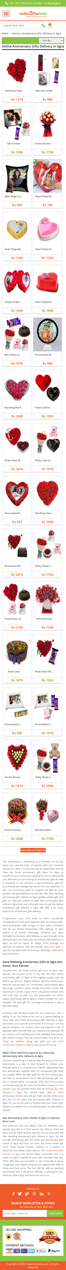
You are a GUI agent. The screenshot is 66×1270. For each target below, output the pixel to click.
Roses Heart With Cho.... (17, 565)
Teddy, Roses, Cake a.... (46, 565)
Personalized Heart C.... (17, 513)
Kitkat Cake (14, 671)
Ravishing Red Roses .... (17, 407)
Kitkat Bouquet (44, 618)
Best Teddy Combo (14, 354)
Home (5, 33)
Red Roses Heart (13, 90)
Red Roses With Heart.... (47, 829)
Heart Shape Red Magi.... (47, 196)
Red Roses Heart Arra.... (47, 513)
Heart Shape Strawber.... (47, 249)
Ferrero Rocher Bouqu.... (47, 143)
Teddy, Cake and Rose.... (47, 460)
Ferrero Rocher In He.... (17, 777)
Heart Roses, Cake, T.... (16, 618)
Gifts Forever (13, 143)
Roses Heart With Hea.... (17, 460)
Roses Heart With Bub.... (47, 671)
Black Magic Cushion (15, 196)
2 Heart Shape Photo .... (17, 302)
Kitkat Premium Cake (16, 829)
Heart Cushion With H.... (47, 407)
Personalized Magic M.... (47, 354)
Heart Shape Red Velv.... (47, 302)
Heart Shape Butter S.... (17, 249)
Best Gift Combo (44, 90)
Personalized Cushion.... (17, 724)
